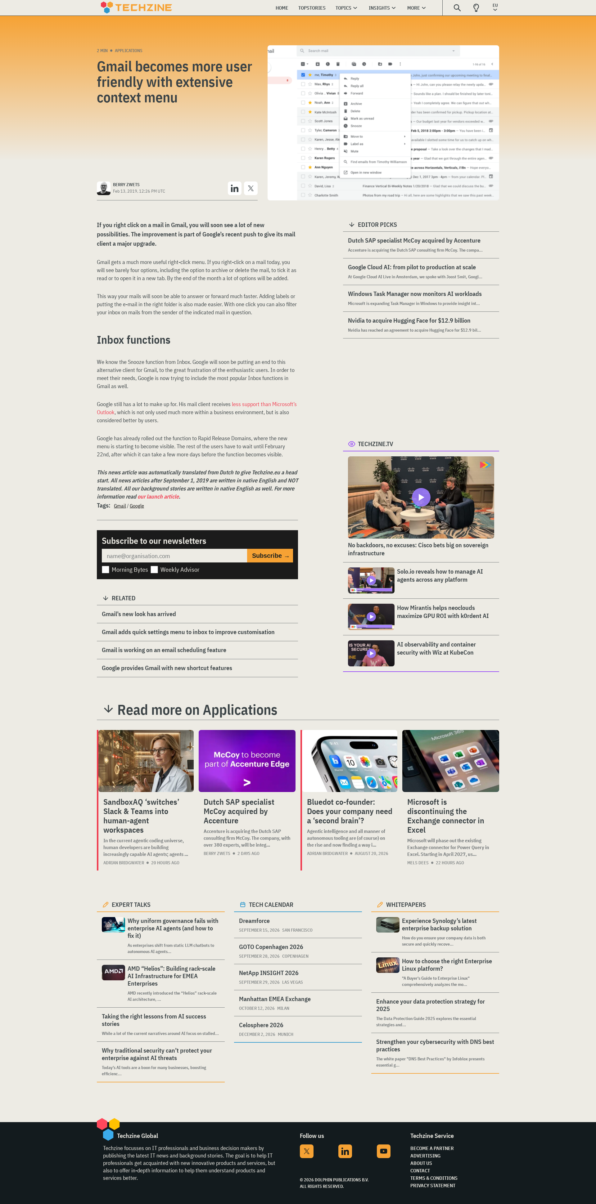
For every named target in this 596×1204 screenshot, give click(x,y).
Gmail (120, 506)
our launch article (158, 496)
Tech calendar (271, 904)
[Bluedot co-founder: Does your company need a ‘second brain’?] (349, 761)
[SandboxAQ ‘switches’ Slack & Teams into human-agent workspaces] (146, 761)
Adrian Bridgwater (123, 863)
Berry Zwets (217, 853)
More (413, 8)
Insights (379, 8)
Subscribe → (271, 555)
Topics (343, 8)
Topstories (312, 8)
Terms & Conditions (434, 1178)
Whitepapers (406, 904)
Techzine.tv (375, 444)
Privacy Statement (432, 1185)
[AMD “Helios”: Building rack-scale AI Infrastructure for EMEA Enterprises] (113, 983)
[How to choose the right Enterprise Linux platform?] (388, 972)
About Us (421, 1163)
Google (137, 506)
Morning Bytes (130, 569)
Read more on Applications (197, 709)
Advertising (425, 1156)
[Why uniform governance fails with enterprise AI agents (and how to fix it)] (113, 936)
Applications (128, 50)
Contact (420, 1170)
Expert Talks (131, 904)
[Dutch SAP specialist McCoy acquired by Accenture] (247, 761)
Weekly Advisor (180, 569)
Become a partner (432, 1148)
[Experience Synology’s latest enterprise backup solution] (388, 932)
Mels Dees (418, 863)
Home (282, 8)
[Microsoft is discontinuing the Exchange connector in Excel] (450, 761)
